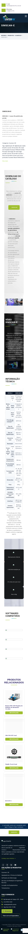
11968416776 (10, 11)
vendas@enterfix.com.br (13, 5)
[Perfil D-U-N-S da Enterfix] (15, 929)
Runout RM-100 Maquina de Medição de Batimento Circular (14, 707)
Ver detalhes (14, 713)
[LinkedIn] (11, 865)
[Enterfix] (9, 18)
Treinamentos (6, 888)
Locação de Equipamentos (10, 885)
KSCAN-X (8, 801)
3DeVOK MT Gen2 (11, 735)
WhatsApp (7, 911)
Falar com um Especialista (11, 915)
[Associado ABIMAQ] (5, 929)
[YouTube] (15, 865)
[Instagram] (7, 865)
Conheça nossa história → (9, 858)
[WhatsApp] (3, 865)
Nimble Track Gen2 (11, 764)
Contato (14, 832)
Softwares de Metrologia (9, 878)
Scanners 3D (5, 872)
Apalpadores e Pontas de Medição (12, 875)
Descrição (5, 161)
